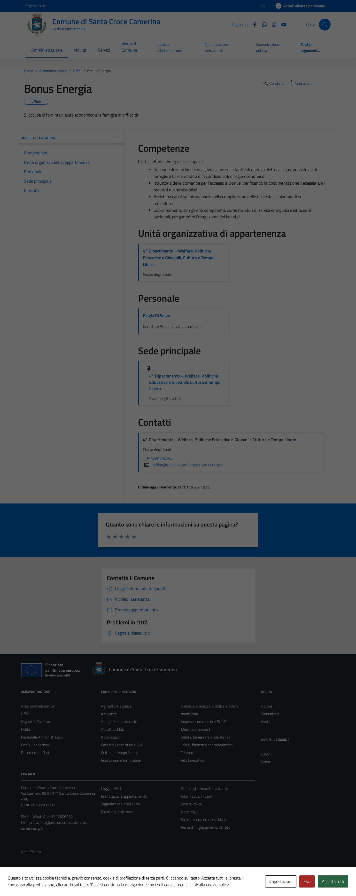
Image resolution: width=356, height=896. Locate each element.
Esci (307, 881)
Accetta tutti (333, 881)
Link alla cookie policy (209, 884)
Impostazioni (280, 881)
